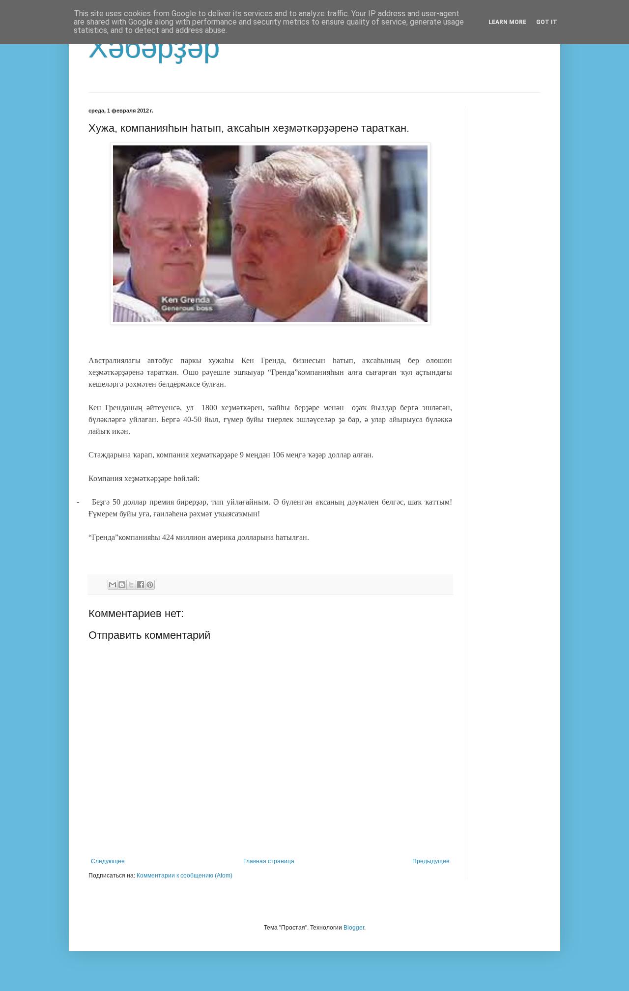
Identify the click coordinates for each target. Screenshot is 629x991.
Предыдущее (431, 861)
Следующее (108, 861)
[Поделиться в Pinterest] (150, 585)
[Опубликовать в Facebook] (140, 585)
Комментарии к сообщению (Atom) (184, 875)
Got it (546, 22)
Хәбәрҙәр (154, 47)
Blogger (353, 927)
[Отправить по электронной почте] (112, 585)
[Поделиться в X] (131, 585)
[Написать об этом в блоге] (122, 585)
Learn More (507, 22)
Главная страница (268, 861)
